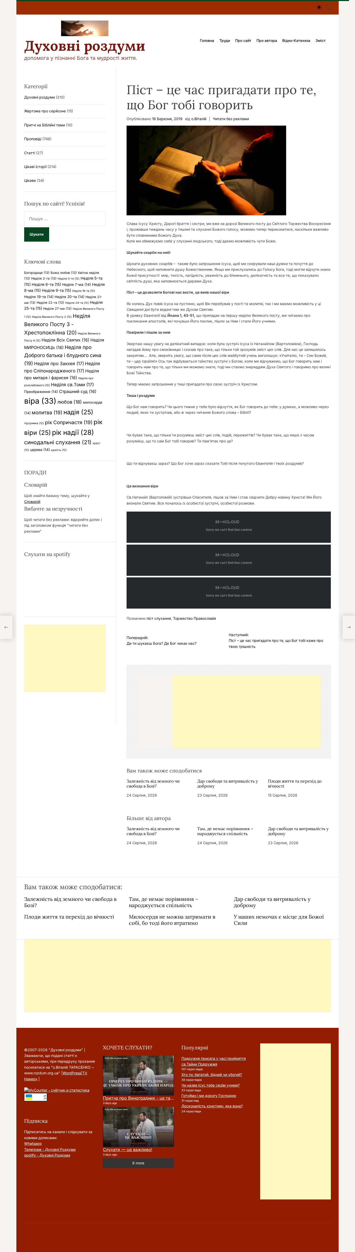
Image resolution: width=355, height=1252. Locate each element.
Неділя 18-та (83, 291)
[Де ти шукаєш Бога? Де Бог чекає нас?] (6, 627)
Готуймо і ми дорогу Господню (208, 1095)
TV (84, 1073)
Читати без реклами (231, 119)
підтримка (34, 423)
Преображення (41, 392)
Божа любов (64, 273)
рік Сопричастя (69, 422)
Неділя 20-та (69, 297)
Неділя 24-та (77, 303)
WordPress (72, 1073)
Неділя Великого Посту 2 (52, 317)
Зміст (320, 40)
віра (40, 400)
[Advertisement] (246, 711)
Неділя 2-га (44, 278)
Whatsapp (33, 1143)
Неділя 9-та (56, 290)
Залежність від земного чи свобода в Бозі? (153, 783)
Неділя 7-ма (76, 284)
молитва (47, 412)
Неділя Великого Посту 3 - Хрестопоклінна (57, 324)
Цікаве (30, 180)
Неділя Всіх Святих (65, 340)
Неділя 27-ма (57, 309)
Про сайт (243, 40)
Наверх (30, 1079)
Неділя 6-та (46, 284)
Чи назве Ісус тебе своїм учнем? (210, 1085)
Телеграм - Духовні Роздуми (50, 1149)
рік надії (73, 432)
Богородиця (37, 273)
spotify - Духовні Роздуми (47, 1155)
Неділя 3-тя (69, 278)
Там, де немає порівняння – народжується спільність (225, 831)
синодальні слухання (57, 442)
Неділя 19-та (39, 297)
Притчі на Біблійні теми (44, 125)
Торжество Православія (194, 618)
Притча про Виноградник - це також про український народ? (166, 1098)
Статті (29, 153)
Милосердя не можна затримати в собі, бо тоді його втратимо (172, 919)
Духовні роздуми (84, 46)
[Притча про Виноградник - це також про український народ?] (138, 1076)
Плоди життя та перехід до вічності (294, 783)
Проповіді (32, 139)
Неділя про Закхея (59, 363)
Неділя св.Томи (72, 384)
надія (78, 412)
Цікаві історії (35, 166)
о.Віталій (198, 119)
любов (69, 402)
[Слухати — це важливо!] (138, 1127)
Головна (207, 40)
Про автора (267, 40)
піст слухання (159, 618)
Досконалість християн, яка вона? (212, 1106)
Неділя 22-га (50, 303)
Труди (224, 40)
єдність (59, 450)
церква (40, 450)
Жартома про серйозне (45, 111)
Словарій (32, 501)
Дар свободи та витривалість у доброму (227, 783)
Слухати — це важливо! (127, 1149)
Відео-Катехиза (296, 40)
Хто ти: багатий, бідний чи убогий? (211, 1074)
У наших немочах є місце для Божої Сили (279, 919)
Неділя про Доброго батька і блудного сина (62, 355)
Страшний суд (77, 391)
